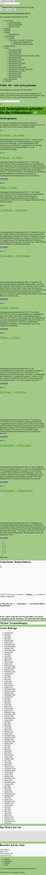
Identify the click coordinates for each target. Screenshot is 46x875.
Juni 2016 (7, 786)
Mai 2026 (7, 638)
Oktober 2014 (9, 803)
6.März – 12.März (10, 337)
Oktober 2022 (9, 716)
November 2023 (9, 691)
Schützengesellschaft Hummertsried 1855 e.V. (15, 13)
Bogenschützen (9, 36)
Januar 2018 (8, 774)
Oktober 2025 (9, 648)
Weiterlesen (4, 179)
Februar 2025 (8, 662)
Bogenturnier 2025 (15, 52)
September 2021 (9, 741)
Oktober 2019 (9, 766)
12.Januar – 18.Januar (12, 135)
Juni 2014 (7, 809)
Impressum (8, 861)
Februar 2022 (8, 731)
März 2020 (8, 764)
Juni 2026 (7, 636)
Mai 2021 (7, 749)
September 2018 (9, 770)
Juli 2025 (7, 654)
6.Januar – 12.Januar (11, 157)
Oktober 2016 (9, 784)
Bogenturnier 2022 (15, 61)
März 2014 (8, 815)
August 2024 (8, 673)
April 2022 (8, 728)
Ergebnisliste (21, 604)
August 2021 (8, 743)
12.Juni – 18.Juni (9, 307)
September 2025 (9, 650)
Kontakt (7, 859)
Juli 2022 (7, 722)
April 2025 (8, 658)
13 (5, 552)
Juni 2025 (7, 656)
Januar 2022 (8, 733)
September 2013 (9, 821)
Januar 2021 (8, 757)
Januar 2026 (8, 642)
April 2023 (8, 704)
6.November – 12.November (15, 255)
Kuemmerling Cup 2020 (17, 63)
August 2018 (8, 772)
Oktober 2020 (9, 759)
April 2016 (8, 790)
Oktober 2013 (9, 819)
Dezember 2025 (9, 644)
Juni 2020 (7, 761)
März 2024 (8, 683)
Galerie (6, 48)
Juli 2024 (7, 675)
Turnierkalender (14, 34)
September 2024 (9, 671)
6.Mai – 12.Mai (8, 187)
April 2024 (8, 681)
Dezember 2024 (9, 666)
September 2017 (9, 778)
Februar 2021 (8, 755)
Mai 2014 (7, 811)
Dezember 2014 (9, 801)
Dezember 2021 (9, 735)
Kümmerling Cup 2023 (16, 59)
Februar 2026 (8, 640)
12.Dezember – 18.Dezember (15, 445)
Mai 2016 (7, 788)
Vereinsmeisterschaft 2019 (17, 67)
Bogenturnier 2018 (15, 73)
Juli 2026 (7, 635)
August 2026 (8, 633)
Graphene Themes (18, 872)
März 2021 (8, 753)
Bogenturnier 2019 (15, 65)
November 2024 (9, 668)
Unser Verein (8, 21)
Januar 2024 (8, 687)
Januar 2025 (8, 664)
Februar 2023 (8, 708)
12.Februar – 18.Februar (13, 210)
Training (11, 38)
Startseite (7, 28)
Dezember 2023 (9, 689)
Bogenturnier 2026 (15, 50)
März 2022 (8, 730)
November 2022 (9, 714)
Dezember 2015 (9, 794)
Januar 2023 (8, 710)
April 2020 (8, 763)
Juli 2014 (7, 807)
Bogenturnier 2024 (15, 57)
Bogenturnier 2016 (15, 77)
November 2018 (9, 768)
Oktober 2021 (9, 739)
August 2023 (8, 697)
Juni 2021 (7, 747)
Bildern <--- (31, 594)
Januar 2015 (8, 799)
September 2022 (9, 718)
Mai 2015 (7, 797)
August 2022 (8, 720)
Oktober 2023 (9, 693)
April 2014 (8, 813)
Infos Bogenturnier (10, 79)
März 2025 (8, 660)
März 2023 (8, 706)
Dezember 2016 (9, 782)
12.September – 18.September (16, 490)
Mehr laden (4, 557)
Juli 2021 (7, 745)
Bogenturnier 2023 (15, 54)
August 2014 (8, 805)
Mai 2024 (7, 679)
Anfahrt (7, 863)
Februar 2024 (8, 685)
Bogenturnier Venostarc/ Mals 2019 (21, 69)
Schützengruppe (9, 46)
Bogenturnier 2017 (15, 75)
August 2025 (8, 652)
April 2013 (8, 823)
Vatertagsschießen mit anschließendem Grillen (24, 55)
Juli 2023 (7, 699)
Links (6, 865)
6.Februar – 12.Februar (13, 392)
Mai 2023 (7, 702)
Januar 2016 (8, 792)
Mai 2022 (7, 726)
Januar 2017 (8, 780)
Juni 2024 (7, 677)
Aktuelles (7, 30)
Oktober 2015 (9, 795)
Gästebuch (7, 81)
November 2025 (9, 646)
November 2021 (9, 737)
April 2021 (8, 751)
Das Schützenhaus (15, 22)
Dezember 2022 (9, 712)
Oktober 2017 (9, 776)
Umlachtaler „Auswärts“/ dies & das (21, 40)
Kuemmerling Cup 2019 (17, 71)
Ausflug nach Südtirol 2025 (22, 42)
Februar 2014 (8, 817)
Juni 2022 (7, 724)
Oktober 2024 (9, 669)
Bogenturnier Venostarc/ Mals (23, 44)
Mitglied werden (14, 26)
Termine (7, 32)
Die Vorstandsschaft (15, 24)
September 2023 (9, 695)
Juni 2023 (7, 700)
